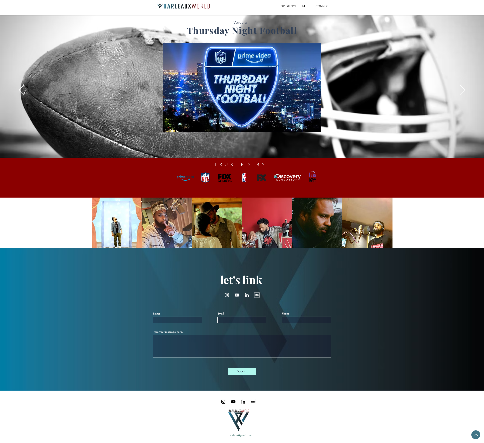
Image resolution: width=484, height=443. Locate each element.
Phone (285, 313)
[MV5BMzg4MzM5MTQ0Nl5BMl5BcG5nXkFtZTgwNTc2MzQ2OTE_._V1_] (257, 295)
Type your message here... (168, 331)
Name (156, 313)
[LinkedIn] (247, 295)
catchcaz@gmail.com (240, 435)
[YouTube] (237, 295)
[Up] (475, 434)
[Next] (462, 90)
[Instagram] (227, 295)
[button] (316, 127)
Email (220, 313)
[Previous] (21, 90)
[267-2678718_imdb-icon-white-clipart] (253, 401)
